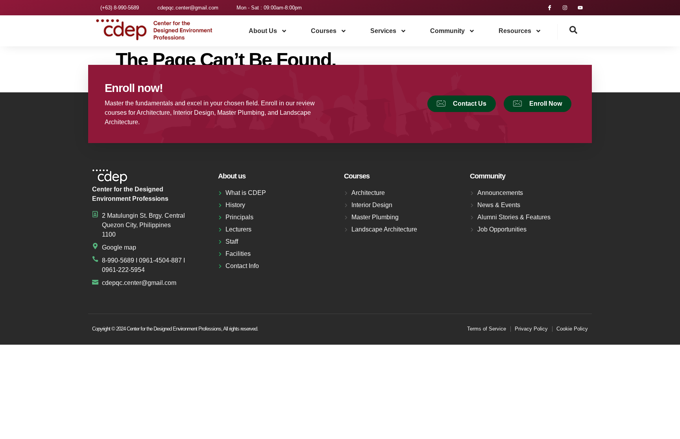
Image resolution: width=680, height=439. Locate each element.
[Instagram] (565, 7)
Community (447, 31)
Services (383, 31)
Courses (323, 31)
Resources (515, 31)
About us (263, 31)
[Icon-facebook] (549, 7)
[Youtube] (580, 7)
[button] (567, 32)
